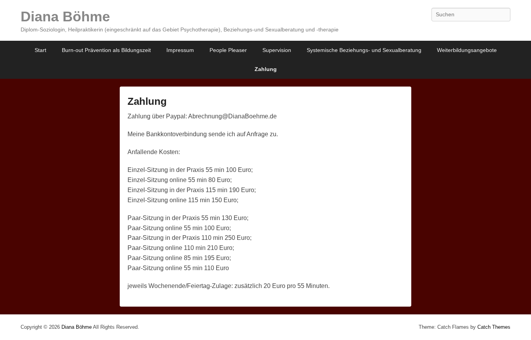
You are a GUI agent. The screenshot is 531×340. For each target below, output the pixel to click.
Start (40, 50)
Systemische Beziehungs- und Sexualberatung (364, 50)
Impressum (180, 50)
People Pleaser (228, 50)
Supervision (276, 50)
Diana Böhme (65, 16)
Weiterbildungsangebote (467, 50)
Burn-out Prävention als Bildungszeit (106, 50)
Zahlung (266, 69)
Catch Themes (493, 327)
